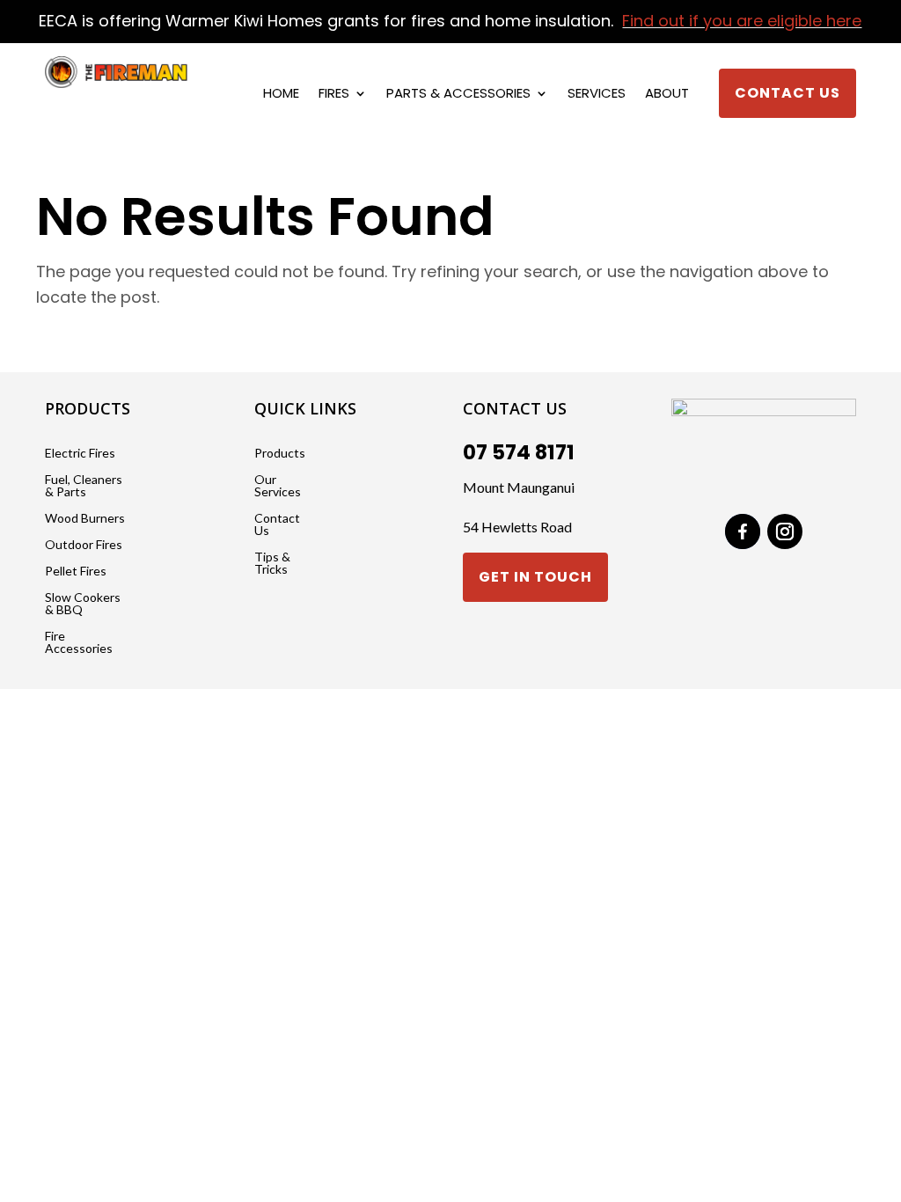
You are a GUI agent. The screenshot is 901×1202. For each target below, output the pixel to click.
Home (281, 94)
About (667, 94)
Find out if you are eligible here (741, 21)
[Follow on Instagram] (784, 531)
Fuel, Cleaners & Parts (83, 486)
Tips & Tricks (272, 563)
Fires (334, 94)
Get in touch (535, 577)
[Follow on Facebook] (742, 531)
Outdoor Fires (83, 545)
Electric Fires (80, 453)
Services (597, 94)
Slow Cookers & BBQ (83, 604)
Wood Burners (85, 518)
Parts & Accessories (458, 94)
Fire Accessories (79, 643)
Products (279, 453)
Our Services (277, 486)
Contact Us (787, 93)
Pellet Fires (75, 571)
